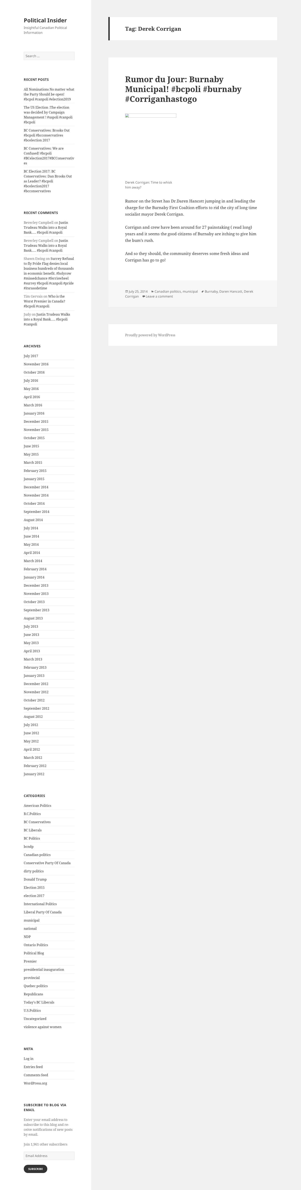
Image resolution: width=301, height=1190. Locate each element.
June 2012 (31, 733)
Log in (28, 1058)
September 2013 (36, 610)
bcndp (29, 846)
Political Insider (45, 20)
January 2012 (34, 774)
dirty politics (34, 871)
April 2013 (32, 651)
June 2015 (31, 446)
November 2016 (36, 364)
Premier (30, 961)
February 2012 (35, 766)
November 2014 (36, 495)
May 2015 (31, 454)
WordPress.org (35, 1083)
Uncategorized (35, 1018)
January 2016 (34, 413)
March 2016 (33, 405)
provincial (32, 977)
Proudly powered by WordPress (150, 335)
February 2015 (35, 470)
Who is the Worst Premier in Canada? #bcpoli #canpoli (44, 301)
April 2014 (32, 552)
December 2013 (36, 585)
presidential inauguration (44, 969)
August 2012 (33, 716)
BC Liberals (33, 830)
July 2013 (31, 626)
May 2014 (31, 544)
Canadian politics (37, 854)
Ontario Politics (36, 945)
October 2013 (34, 602)
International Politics (40, 904)
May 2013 (31, 643)
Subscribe (35, 1169)
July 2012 (31, 725)
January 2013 (34, 675)
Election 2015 (34, 887)
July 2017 (31, 356)
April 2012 (32, 749)
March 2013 (33, 659)
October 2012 (34, 700)
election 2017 (34, 895)
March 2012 (33, 757)
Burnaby (211, 291)
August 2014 (33, 520)
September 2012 (36, 708)
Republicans (33, 994)
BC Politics (32, 838)
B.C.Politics (32, 814)
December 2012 (36, 684)
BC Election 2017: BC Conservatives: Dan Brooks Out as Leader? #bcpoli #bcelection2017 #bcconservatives (48, 181)
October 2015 (34, 438)
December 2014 (36, 487)
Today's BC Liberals (39, 1002)
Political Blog (34, 953)
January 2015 (34, 479)
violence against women (42, 1027)
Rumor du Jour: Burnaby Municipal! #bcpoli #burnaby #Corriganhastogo (183, 89)
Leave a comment (159, 296)
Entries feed (33, 1067)
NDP (27, 936)
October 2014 (34, 503)
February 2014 (35, 569)
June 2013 (31, 634)
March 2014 (33, 561)
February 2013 (35, 667)
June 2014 (31, 536)
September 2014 (36, 511)
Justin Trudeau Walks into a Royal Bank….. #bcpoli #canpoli (46, 227)
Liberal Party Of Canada (43, 912)
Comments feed (36, 1075)
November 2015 (36, 429)
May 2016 (31, 388)
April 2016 (32, 397)
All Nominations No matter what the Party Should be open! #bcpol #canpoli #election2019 (49, 94)
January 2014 (34, 577)
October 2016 (34, 372)
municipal (32, 920)
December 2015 (36, 421)
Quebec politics (36, 986)
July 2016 (31, 380)
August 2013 (33, 618)
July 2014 (31, 528)
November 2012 (36, 692)
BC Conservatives (37, 822)
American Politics (37, 805)
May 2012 (31, 741)
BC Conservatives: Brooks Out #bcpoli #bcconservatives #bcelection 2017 (47, 135)
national (30, 928)
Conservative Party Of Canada (47, 863)
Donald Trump (35, 879)
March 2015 (33, 462)
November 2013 (36, 593)
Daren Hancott (230, 291)
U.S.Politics (32, 1010)
